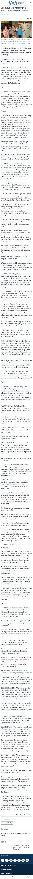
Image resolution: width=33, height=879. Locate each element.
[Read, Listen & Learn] (5, 877)
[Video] (12, 877)
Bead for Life (23, 671)
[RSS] (19, 860)
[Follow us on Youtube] (11, 860)
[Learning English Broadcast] (20, 877)
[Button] (29, 19)
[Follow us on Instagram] (15, 860)
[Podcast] (23, 860)
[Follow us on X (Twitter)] (6, 860)
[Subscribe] (27, 860)
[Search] (28, 877)
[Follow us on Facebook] (2, 860)
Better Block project (14, 168)
